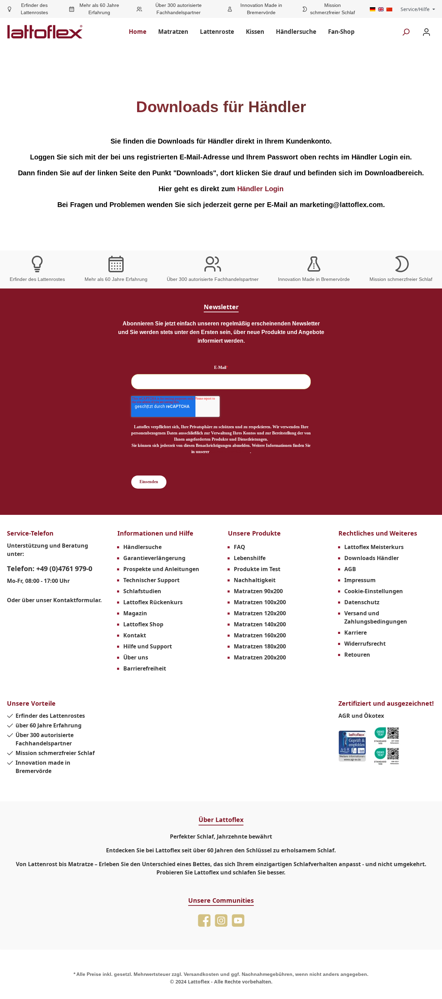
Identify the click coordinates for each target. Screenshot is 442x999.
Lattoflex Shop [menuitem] (143, 624)
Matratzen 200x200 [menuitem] (260, 657)
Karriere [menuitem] (355, 632)
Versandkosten (201, 974)
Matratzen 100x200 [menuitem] (260, 602)
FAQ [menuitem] (239, 547)
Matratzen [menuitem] (173, 32)
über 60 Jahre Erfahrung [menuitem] (48, 725)
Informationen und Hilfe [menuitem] (155, 533)
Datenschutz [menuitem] (361, 602)
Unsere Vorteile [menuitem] (31, 703)
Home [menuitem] (137, 32)
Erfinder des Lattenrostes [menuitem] (50, 715)
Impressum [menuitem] (360, 580)
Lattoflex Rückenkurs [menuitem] (153, 602)
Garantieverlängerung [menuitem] (154, 558)
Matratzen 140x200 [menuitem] (260, 624)
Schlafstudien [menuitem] (142, 591)
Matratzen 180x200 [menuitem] (260, 646)
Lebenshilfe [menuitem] (250, 558)
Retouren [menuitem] (357, 654)
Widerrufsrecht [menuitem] (365, 643)
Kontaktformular (76, 600)
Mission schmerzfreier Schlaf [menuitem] (55, 753)
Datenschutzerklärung (230, 451)
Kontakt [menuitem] (134, 635)
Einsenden (149, 481)
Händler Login (260, 189)
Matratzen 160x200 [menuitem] (260, 635)
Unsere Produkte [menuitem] (254, 533)
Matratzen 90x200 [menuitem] (258, 591)
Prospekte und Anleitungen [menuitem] (161, 569)
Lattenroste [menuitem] (217, 32)
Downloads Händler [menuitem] (371, 558)
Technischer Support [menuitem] (151, 580)
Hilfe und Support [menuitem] (147, 646)
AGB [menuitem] (350, 569)
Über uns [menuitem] (135, 657)
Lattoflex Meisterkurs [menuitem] (374, 547)
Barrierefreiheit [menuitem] (144, 668)
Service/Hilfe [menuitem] (415, 9)
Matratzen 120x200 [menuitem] (260, 613)
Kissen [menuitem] (255, 32)
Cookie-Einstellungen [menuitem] (373, 591)
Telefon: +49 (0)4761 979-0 (49, 568)
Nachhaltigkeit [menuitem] (255, 580)
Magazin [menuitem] (135, 613)
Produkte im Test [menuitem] (257, 569)
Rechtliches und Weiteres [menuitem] (377, 533)
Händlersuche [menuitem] (296, 32)
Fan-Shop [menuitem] (341, 32)
